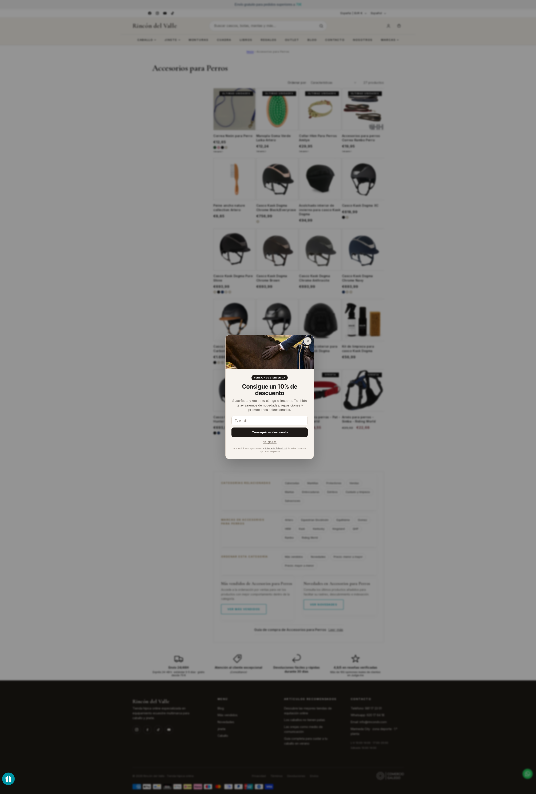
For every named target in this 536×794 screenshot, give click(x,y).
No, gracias (270, 441)
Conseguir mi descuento (270, 432)
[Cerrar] (307, 341)
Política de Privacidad (276, 448)
